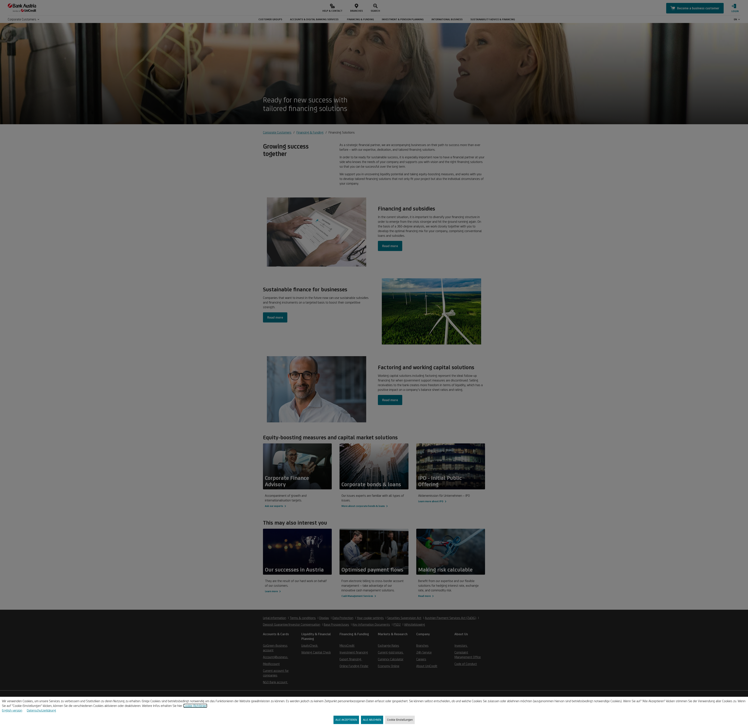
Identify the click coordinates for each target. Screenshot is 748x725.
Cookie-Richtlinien (195, 706)
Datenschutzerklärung (41, 710)
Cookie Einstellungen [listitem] (400, 719)
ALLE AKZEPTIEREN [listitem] (346, 719)
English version (12, 710)
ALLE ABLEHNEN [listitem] (372, 719)
